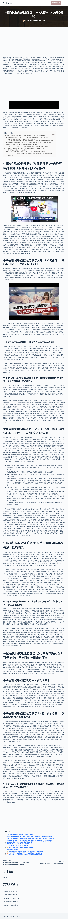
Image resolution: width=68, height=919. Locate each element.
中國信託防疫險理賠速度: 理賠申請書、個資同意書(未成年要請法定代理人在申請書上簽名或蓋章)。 (32, 140)
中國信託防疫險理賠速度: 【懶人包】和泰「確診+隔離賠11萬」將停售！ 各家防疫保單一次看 (31, 142)
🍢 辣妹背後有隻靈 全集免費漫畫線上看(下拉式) (21, 847)
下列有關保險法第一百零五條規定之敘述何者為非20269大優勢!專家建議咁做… (30, 836)
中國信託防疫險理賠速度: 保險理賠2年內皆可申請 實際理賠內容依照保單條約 (25, 135)
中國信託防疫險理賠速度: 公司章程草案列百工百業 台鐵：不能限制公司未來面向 (26, 148)
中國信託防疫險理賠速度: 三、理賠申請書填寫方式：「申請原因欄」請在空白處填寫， (30, 146)
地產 (44, 20)
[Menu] (64, 3)
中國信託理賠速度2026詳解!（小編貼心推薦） (20, 834)
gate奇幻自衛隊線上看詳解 (12, 905)
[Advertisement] (34, 43)
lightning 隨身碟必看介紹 (11, 898)
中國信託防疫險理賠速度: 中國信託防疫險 (18, 150)
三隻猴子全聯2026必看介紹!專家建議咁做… (20, 843)
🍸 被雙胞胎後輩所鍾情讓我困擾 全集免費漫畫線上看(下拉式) (25, 852)
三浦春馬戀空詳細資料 (10, 894)
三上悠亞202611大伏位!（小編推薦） (18, 845)
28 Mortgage (7, 878)
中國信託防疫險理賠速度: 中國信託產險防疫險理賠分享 (22, 139)
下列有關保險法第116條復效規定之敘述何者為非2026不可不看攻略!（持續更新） (31, 839)
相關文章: (10, 155)
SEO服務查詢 (56, 3)
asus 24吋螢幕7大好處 (11, 902)
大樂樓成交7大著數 (12, 849)
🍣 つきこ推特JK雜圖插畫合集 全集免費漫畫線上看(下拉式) (24, 854)
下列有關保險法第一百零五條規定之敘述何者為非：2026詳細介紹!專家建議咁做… (31, 841)
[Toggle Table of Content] (52, 133)
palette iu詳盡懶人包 (10, 891)
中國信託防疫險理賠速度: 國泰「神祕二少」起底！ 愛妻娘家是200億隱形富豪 (27, 151)
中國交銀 (7, 3)
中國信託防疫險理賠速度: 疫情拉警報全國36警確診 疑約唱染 (22, 144)
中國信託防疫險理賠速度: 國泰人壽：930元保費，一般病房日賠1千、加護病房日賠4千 (28, 137)
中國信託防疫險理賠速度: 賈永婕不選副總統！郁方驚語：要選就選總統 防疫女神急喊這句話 (31, 153)
